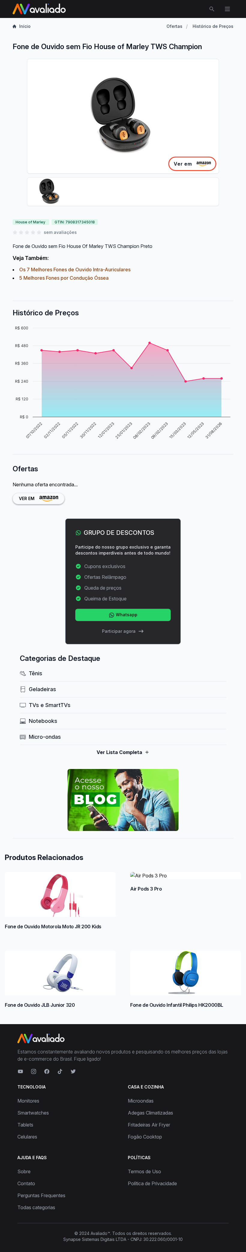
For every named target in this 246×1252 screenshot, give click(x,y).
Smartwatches (33, 1113)
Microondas (141, 1101)
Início (25, 26)
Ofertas (174, 26)
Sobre (24, 1171)
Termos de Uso (144, 1171)
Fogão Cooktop (145, 1137)
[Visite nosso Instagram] (34, 1071)
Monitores (28, 1101)
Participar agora (119, 631)
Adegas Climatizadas (150, 1113)
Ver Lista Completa (119, 752)
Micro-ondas (45, 737)
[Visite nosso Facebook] (47, 1071)
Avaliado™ (100, 1233)
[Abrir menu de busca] (212, 9)
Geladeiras (42, 689)
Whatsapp (126, 614)
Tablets (25, 1125)
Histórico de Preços (213, 26)
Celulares (27, 1137)
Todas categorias (36, 1207)
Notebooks (43, 721)
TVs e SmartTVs (49, 705)
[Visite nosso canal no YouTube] (20, 1071)
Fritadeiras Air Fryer (149, 1125)
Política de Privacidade (152, 1183)
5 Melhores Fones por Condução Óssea (64, 278)
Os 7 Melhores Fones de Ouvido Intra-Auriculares (74, 269)
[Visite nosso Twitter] (73, 1071)
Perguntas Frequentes (41, 1195)
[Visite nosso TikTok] (60, 1071)
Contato (26, 1183)
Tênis (35, 673)
